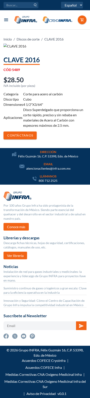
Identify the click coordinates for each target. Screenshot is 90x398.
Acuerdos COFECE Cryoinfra (44, 360)
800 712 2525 (48, 180)
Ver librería (15, 255)
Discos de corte (28, 39)
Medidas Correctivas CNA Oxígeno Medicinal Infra (43, 374)
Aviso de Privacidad (41, 393)
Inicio (7, 39)
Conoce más (16, 227)
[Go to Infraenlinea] (82, 19)
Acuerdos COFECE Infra (43, 367)
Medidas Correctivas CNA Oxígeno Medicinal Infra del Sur (45, 384)
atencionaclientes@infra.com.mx (48, 168)
